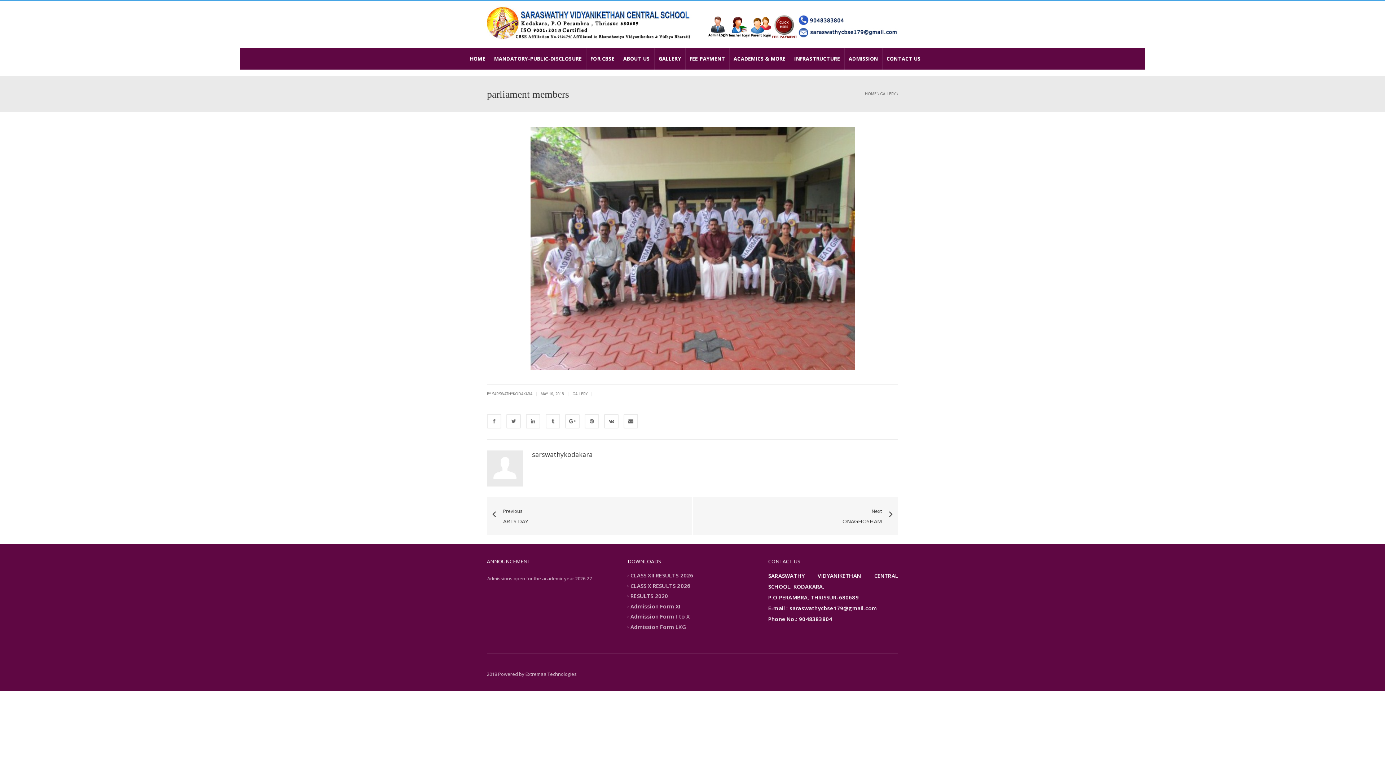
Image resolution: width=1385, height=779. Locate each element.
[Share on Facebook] (494, 421)
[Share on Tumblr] (553, 421)
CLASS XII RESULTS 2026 (661, 575)
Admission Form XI (655, 606)
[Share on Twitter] (513, 421)
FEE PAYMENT (707, 58)
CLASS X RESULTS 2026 (660, 585)
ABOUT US (636, 58)
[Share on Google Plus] (572, 421)
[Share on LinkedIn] (533, 421)
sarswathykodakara (562, 454)
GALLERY (670, 58)
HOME (477, 58)
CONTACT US (903, 58)
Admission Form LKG (658, 626)
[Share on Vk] (611, 421)
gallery (888, 93)
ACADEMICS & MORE (760, 58)
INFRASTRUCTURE (817, 58)
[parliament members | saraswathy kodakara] (589, 22)
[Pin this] (592, 421)
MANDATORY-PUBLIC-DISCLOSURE (538, 58)
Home (870, 93)
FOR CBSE (602, 58)
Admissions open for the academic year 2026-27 (539, 578)
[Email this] (631, 421)
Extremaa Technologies (551, 674)
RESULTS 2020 (649, 596)
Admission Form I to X (660, 616)
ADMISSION (863, 58)
